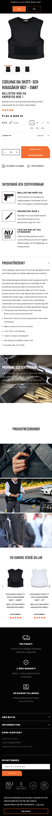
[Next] (49, 586)
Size (4, 123)
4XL (42, 128)
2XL (32, 128)
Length (6, 135)
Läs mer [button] (40, 804)
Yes (19, 8)
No (34, 8)
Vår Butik (8, 717)
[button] (8, 110)
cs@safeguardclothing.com (17, 747)
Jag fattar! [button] (26, 811)
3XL (37, 128)
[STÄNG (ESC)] (26, 39)
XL (48, 123)
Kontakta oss (9, 739)
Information (11, 724)
